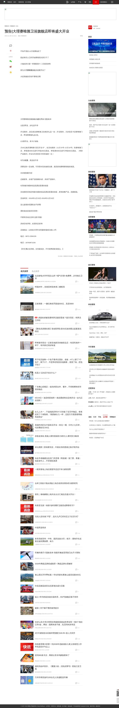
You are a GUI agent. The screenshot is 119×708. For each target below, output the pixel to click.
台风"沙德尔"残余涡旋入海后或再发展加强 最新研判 (56, 483)
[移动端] (67, 2)
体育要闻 (91, 217)
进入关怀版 (28, 2)
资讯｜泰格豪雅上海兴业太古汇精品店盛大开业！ (55, 494)
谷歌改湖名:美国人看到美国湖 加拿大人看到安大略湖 (57, 436)
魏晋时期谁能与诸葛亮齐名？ (97, 433)
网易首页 (10, 2)
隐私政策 (70, 706)
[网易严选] (80, 2)
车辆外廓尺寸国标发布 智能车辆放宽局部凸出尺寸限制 (57, 553)
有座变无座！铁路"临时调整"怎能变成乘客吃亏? (54, 505)
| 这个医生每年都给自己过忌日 (100, 406)
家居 (90, 37)
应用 (14, 2)
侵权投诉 (98, 706)
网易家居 (12, 26)
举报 (81, 35)
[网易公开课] (73, 2)
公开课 (105, 417)
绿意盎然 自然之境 (94, 59)
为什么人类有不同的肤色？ (97, 429)
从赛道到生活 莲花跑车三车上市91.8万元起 (101, 365)
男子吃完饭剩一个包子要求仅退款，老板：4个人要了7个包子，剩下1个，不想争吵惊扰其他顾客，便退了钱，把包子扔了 (58, 362)
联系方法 (53, 706)
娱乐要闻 (91, 265)
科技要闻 (91, 304)
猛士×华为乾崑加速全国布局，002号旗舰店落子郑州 (56, 597)
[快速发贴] (11, 46)
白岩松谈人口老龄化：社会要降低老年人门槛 (102, 425)
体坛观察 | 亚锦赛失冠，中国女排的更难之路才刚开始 (57, 447)
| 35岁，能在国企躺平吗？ (97, 398)
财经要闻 (91, 172)
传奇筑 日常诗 (93, 55)
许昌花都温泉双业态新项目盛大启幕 (50, 586)
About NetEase (41, 706)
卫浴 (30, 119)
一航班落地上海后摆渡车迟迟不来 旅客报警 (53, 469)
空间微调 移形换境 (94, 63)
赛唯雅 (29, 70)
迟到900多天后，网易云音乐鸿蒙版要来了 (52, 655)
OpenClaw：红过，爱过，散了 (98, 333)
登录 (96, 2)
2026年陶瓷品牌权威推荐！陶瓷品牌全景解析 (53, 564)
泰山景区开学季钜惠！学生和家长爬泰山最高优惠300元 (58, 575)
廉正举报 (92, 706)
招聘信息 (59, 706)
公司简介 (48, 706)
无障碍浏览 (21, 2)
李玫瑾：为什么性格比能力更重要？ (99, 421)
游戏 (90, 417)
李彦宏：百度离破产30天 (96, 437)
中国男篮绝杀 (40, 528)
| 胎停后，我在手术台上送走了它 (100, 402)
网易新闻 (95, 26)
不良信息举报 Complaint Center (81, 706)
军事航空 (113, 417)
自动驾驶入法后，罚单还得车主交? (99, 322)
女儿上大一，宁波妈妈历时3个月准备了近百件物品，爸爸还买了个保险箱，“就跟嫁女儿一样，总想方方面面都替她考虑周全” (58, 414)
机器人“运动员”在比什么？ (46, 373)
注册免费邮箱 (103, 2)
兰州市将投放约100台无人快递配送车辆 (51, 677)
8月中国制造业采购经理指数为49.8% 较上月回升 (55, 633)
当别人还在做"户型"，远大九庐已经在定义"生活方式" (56, 516)
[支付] (85, 2)
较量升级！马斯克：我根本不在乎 (99, 337)
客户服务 (64, 706)
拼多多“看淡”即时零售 (95, 212)
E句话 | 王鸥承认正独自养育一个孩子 (100, 283)
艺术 (94, 417)
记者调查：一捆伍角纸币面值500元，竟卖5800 (54, 304)
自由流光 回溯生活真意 (96, 67)
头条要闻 (91, 100)
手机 (99, 417)
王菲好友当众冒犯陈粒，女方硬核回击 (100, 287)
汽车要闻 (91, 347)
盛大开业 (40, 119)
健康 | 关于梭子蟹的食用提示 (47, 608)
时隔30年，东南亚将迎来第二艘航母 (50, 287)
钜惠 (26, 160)
